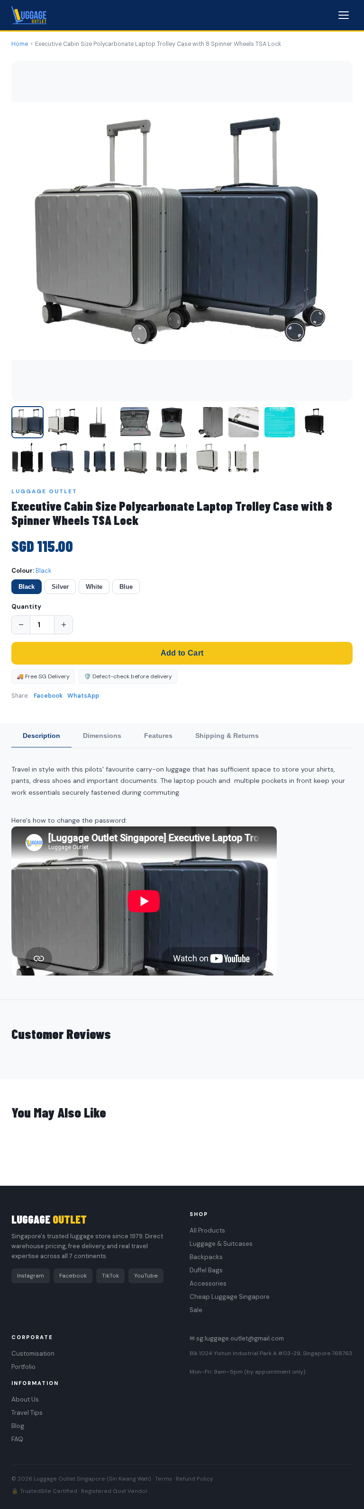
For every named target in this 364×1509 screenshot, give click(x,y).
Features (158, 735)
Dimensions (102, 735)
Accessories (208, 1283)
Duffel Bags (206, 1270)
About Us (25, 1399)
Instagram (30, 1275)
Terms (163, 1478)
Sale (196, 1310)
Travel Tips (27, 1413)
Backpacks (206, 1257)
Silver (60, 586)
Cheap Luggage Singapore (230, 1297)
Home (19, 44)
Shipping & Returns (227, 735)
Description (41, 735)
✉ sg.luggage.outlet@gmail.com (237, 1338)
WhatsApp (83, 696)
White (94, 586)
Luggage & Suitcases (221, 1244)
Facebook (48, 696)
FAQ (17, 1439)
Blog (17, 1426)
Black (26, 586)
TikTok (110, 1275)
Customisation (33, 1353)
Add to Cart (182, 653)
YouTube (146, 1275)
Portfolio (23, 1367)
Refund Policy (194, 1478)
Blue (126, 586)
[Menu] (344, 15)
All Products (207, 1230)
